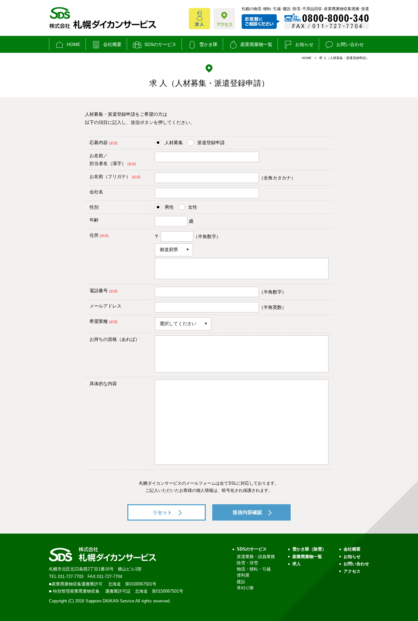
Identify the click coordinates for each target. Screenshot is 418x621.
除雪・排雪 (247, 562)
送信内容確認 (247, 512)
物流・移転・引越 (254, 569)
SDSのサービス (160, 44)
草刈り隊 (245, 587)
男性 (169, 207)
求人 (296, 563)
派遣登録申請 (211, 142)
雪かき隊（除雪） (309, 549)
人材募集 (174, 142)
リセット (162, 512)
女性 (192, 207)
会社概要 (112, 44)
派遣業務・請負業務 (256, 556)
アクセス (352, 571)
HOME (73, 44)
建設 (241, 581)
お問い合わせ (350, 44)
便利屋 (243, 575)
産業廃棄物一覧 (256, 44)
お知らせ (304, 44)
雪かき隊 (208, 44)
